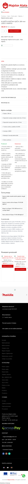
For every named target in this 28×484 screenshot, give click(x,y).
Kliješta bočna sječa (7, 18)
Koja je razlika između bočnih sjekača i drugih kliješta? (13, 197)
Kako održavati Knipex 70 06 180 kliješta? (13, 214)
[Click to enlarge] (3, 10)
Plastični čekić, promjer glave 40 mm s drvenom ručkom (20, 263)
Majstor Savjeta (6, 350)
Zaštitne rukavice (6, 374)
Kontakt (4, 340)
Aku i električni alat (7, 377)
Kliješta (20, 16)
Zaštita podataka (6, 403)
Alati (8, 16)
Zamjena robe (5, 348)
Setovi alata (5, 380)
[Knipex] (7, 50)
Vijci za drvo (5, 382)
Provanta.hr (5, 409)
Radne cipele (5, 369)
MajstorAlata (11, 479)
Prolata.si (4, 390)
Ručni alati (14, 16)
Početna (3, 16)
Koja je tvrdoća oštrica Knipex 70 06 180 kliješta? (12, 203)
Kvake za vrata (6, 385)
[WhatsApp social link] (9, 453)
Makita (3, 388)
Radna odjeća (5, 366)
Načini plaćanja (6, 343)
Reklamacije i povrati (7, 356)
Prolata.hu (4, 393)
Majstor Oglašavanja (7, 353)
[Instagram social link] (6, 453)
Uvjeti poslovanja (6, 406)
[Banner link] (8, 295)
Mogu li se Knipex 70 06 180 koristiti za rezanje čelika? (12, 209)
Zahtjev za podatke (7, 359)
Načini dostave (6, 345)
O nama (4, 401)
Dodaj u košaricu (15, 31)
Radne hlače (5, 372)
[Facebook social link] (3, 453)
